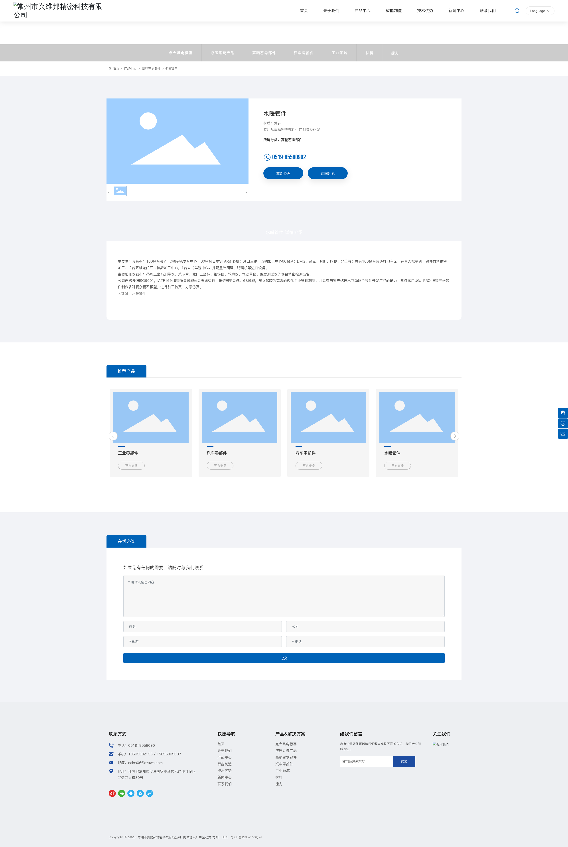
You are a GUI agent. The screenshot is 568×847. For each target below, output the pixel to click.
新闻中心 (224, 777)
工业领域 (340, 52)
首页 (221, 743)
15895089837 (169, 754)
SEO (225, 837)
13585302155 (140, 754)
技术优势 (224, 770)
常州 (217, 837)
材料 (369, 52)
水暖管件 (392, 453)
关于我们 (224, 750)
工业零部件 (128, 453)
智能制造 (224, 763)
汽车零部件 (304, 52)
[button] (113, 436)
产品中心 (130, 68)
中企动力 (205, 837)
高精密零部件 (264, 52)
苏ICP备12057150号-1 (246, 837)
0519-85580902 (289, 157)
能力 (395, 52)
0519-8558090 (141, 745)
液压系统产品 (223, 52)
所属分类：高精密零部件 (282, 139)
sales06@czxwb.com (145, 762)
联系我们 (224, 783)
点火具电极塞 (181, 52)
